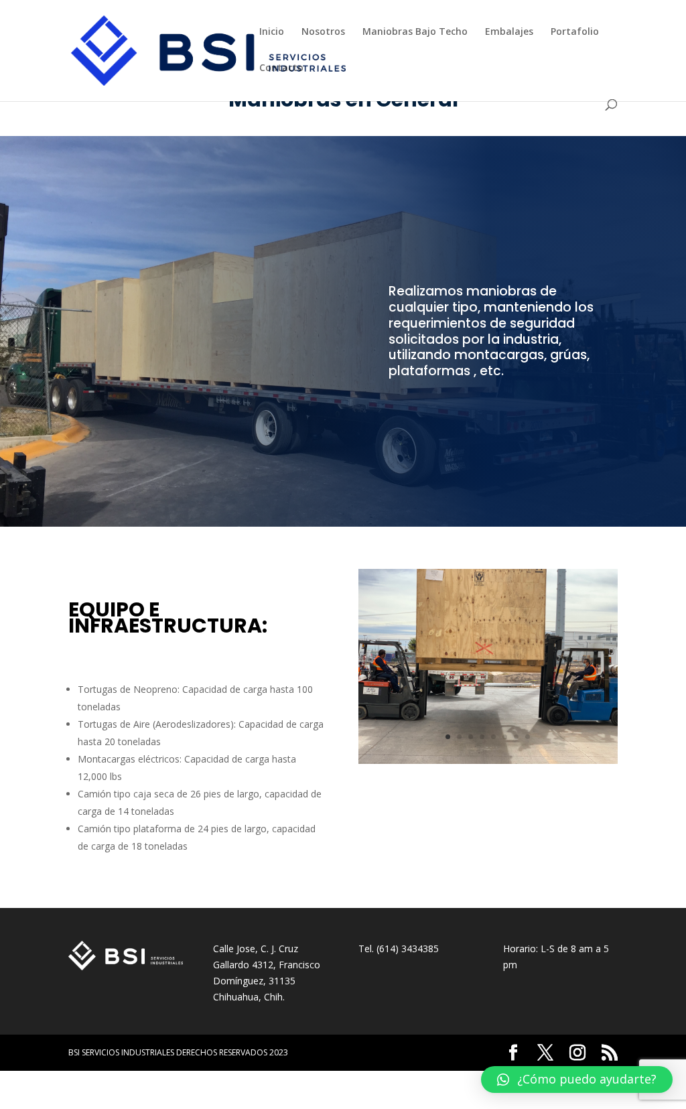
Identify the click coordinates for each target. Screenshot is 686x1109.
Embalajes (509, 32)
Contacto (281, 68)
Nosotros (323, 32)
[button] (577, 1079)
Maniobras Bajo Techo (415, 32)
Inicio (271, 32)
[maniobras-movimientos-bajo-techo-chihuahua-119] (488, 760)
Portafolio (575, 32)
